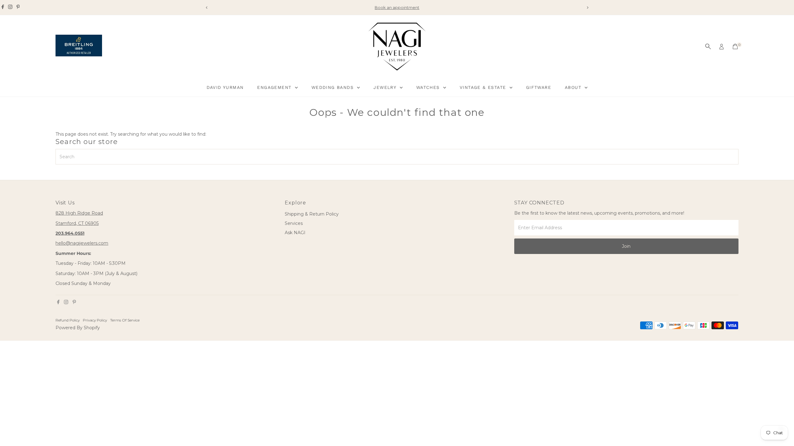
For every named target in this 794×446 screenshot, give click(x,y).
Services (294, 223)
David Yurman (225, 87)
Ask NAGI (295, 232)
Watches (429, 87)
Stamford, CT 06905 (77, 223)
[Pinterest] (18, 7)
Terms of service (125, 320)
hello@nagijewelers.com (82, 243)
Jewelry (385, 87)
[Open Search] (708, 46)
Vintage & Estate (484, 87)
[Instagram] (10, 7)
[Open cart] (735, 46)
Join (626, 246)
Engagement (275, 87)
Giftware (538, 87)
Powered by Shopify (78, 327)
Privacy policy (95, 320)
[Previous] (207, 8)
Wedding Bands (333, 87)
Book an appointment (397, 7)
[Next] (587, 8)
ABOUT (574, 87)
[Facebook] (3, 7)
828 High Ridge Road (79, 213)
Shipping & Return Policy (312, 214)
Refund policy (68, 320)
